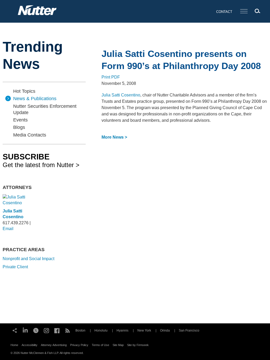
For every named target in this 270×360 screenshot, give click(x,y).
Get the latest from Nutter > (41, 160)
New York (144, 330)
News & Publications (34, 98)
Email (8, 228)
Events (20, 120)
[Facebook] (57, 330)
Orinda (165, 330)
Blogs (19, 127)
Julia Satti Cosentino (121, 95)
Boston (80, 330)
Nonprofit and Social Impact (28, 258)
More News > (114, 137)
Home (14, 345)
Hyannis (122, 330)
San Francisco (189, 330)
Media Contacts (29, 135)
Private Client (15, 267)
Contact (224, 12)
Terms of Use (100, 345)
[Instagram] (46, 330)
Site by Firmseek (138, 345)
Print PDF (111, 77)
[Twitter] (36, 330)
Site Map (118, 345)
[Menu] (244, 11)
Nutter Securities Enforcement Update (44, 109)
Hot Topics (24, 91)
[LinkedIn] (25, 330)
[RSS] (67, 330)
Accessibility (29, 345)
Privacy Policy (79, 345)
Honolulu (101, 330)
